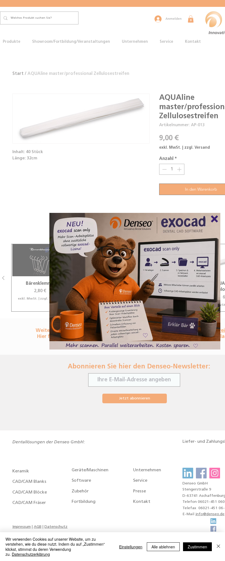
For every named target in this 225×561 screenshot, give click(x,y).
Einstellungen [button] (130, 546)
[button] (214, 218)
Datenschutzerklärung (31, 554)
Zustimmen (197, 546)
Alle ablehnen (163, 546)
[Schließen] (218, 547)
